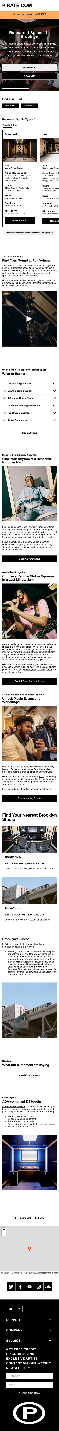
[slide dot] (28, 17)
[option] (29, 15)
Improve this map (49, 1273)
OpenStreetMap (32, 1273)
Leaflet (6, 1273)
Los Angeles (30, 669)
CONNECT (41, 14)
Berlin (49, 669)
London (41, 669)
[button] (29, 1249)
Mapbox (18, 1273)
